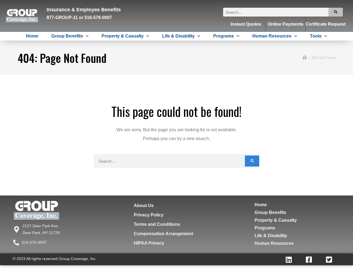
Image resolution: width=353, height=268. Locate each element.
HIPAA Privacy (149, 243)
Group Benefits (67, 36)
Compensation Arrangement (163, 233)
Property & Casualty (122, 36)
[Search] (335, 12)
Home (32, 36)
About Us (144, 205)
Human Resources (272, 36)
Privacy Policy (149, 215)
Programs (223, 36)
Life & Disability (178, 36)
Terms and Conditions (157, 224)
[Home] (304, 58)
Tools (316, 36)
